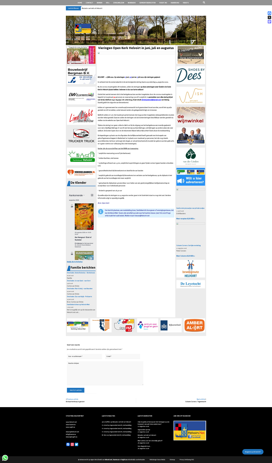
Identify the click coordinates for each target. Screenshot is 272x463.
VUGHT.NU (163, 2)
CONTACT (89, 2)
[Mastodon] (269, 22)
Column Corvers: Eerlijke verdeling (188, 245)
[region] (136, 30)
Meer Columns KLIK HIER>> (185, 256)
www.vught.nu (70, 427)
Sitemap (172, 460)
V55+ (108, 2)
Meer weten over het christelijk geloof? (96, 8)
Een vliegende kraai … (144, 446)
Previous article (72, 399)
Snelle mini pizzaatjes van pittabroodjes (190, 208)
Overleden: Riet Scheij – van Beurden (79, 288)
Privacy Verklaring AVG (187, 460)
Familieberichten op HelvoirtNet (78, 304)
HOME (80, 2)
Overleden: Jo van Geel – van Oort (79, 280)
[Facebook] (269, 13)
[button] (81, 55)
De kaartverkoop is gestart (75, 401)
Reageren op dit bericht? (253, 452)
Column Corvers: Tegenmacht (195, 401)
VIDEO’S (186, 2)
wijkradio (132, 2)
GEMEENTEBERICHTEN (147, 2)
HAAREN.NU (175, 2)
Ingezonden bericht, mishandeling (120, 425)
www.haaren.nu (71, 424)
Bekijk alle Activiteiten (75, 262)
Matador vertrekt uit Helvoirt (122, 422)
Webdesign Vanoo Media (157, 460)
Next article (201, 399)
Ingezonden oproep (144, 430)
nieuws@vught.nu (71, 437)
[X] (269, 17)
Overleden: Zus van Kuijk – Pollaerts (79, 296)
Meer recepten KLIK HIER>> (185, 219)
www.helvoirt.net (71, 422)
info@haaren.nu (71, 434)
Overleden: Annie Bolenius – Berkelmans (81, 272)
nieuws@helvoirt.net (142, 216)
